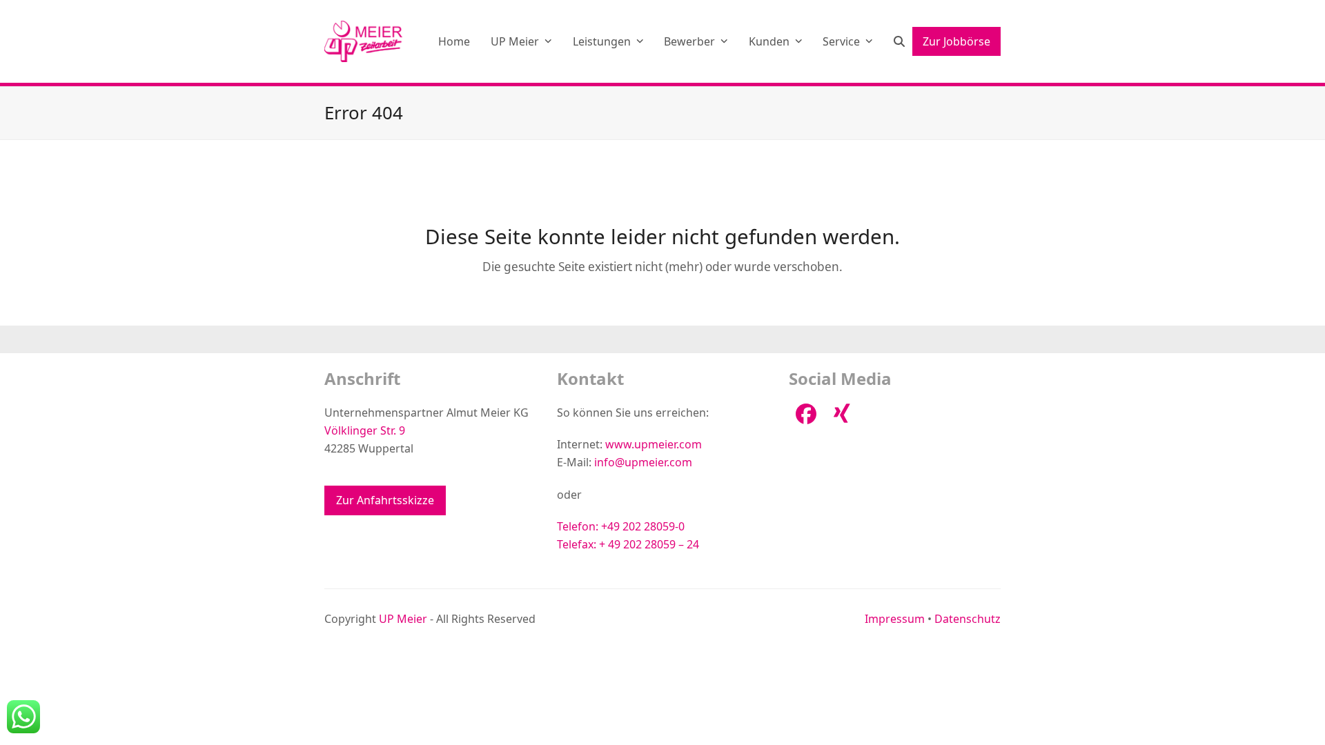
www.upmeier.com (653, 444)
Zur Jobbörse (956, 41)
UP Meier (403, 618)
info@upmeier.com (643, 462)
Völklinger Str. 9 (364, 430)
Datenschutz (967, 618)
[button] (899, 41)
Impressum (895, 618)
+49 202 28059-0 (643, 526)
